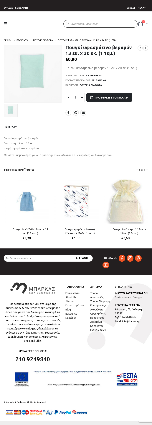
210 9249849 (128, 317)
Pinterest (76, 113)
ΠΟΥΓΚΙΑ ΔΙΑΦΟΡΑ (91, 85)
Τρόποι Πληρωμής (100, 301)
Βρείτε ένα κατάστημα (128, 297)
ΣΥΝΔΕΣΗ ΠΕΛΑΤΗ (136, 8)
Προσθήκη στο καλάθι (111, 97)
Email (83, 113)
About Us (70, 297)
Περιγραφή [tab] (10, 126)
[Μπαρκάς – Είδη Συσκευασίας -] (37, 23)
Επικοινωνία (72, 293)
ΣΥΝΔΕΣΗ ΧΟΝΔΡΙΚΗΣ (16, 8)
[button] (137, 170)
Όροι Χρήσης (98, 313)
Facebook (68, 113)
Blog (68, 309)
